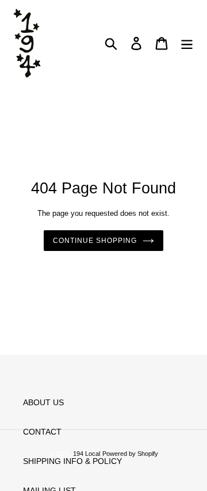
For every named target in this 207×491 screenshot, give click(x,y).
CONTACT (42, 431)
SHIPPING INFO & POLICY (72, 461)
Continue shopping (94, 241)
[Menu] (187, 43)
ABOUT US (43, 402)
